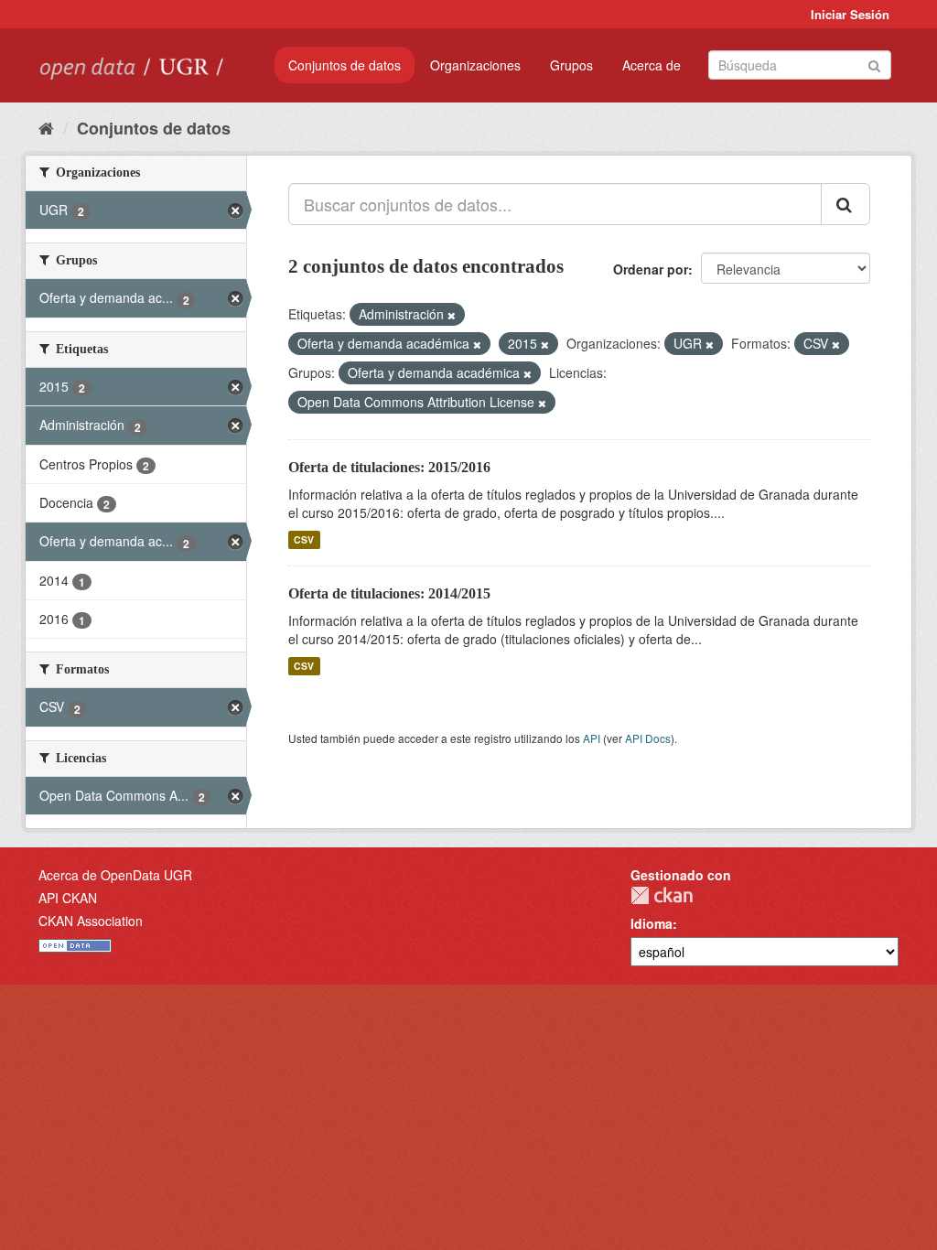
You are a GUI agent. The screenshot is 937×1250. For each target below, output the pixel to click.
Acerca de (651, 65)
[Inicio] (46, 127)
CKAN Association (90, 920)
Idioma (651, 923)
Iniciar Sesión (850, 14)
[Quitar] (451, 314)
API (591, 738)
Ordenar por (650, 269)
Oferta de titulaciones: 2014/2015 (389, 593)
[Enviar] (874, 63)
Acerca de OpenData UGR (115, 875)
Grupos (571, 65)
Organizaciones (475, 65)
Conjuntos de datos (344, 65)
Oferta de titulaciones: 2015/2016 (389, 467)
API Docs (648, 738)
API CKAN (67, 898)
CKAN (661, 895)
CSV (304, 539)
